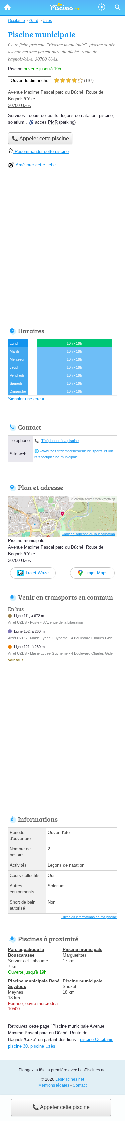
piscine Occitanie (96, 1039)
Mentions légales (53, 1085)
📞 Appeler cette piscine (61, 1107)
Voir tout (15, 660)
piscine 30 (18, 1046)
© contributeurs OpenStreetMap (93, 499)
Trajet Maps (96, 572)
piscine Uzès (42, 1046)
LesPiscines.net (69, 1079)
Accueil (7, 7)
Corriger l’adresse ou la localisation (88, 534)
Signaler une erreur (26, 398)
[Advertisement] (62, 249)
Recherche (117, 7)
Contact (80, 1085)
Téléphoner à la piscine (60, 441)
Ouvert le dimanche (29, 80)
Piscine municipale (82, 949)
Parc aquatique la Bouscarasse (26, 952)
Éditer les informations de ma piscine (89, 917)
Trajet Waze (37, 572)
